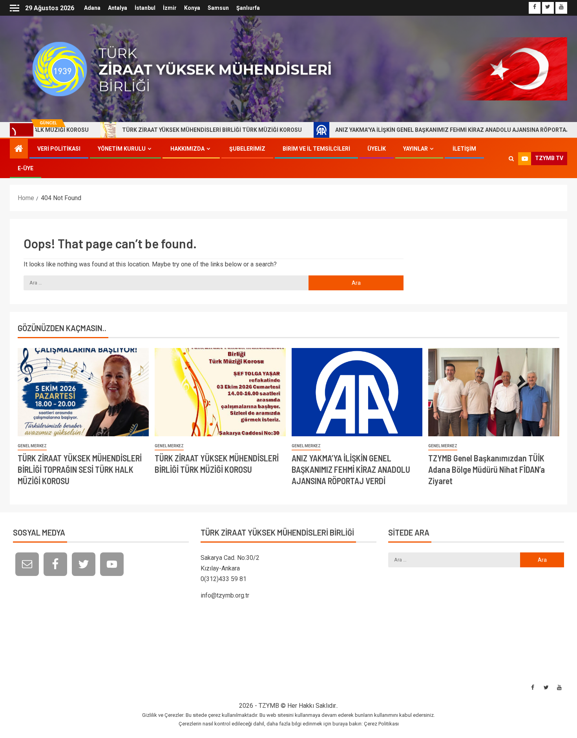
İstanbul (145, 8)
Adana (92, 8)
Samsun (218, 8)
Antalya (117, 8)
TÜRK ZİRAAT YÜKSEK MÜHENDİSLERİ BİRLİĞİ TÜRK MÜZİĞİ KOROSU (178, 130)
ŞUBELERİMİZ (247, 149)
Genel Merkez (32, 446)
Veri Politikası (58, 149)
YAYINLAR (415, 149)
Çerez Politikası (381, 724)
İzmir (170, 8)
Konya (192, 8)
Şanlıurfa (248, 8)
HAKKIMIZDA (187, 149)
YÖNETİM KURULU (122, 149)
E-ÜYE (25, 168)
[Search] (511, 158)
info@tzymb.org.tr (225, 595)
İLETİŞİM (464, 149)
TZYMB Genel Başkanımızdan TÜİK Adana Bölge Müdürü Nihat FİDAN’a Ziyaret (486, 469)
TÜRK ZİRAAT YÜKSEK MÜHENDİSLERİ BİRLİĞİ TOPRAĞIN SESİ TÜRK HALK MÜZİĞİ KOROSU (80, 469)
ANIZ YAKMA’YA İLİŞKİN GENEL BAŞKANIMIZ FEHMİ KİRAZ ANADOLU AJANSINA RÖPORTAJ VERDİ (427, 130)
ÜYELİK (376, 149)
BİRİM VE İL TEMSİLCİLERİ (316, 149)
